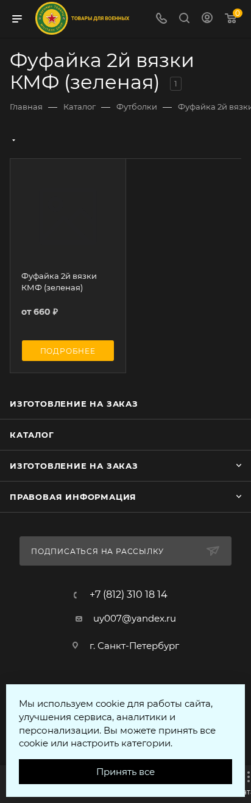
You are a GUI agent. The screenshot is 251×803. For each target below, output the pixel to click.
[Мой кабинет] (207, 19)
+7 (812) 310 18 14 (129, 595)
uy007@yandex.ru (134, 618)
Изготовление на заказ (74, 404)
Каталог (32, 435)
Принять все (125, 771)
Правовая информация (73, 497)
